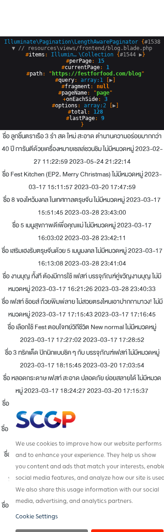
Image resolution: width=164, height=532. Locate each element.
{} (84, 48)
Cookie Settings (36, 516)
